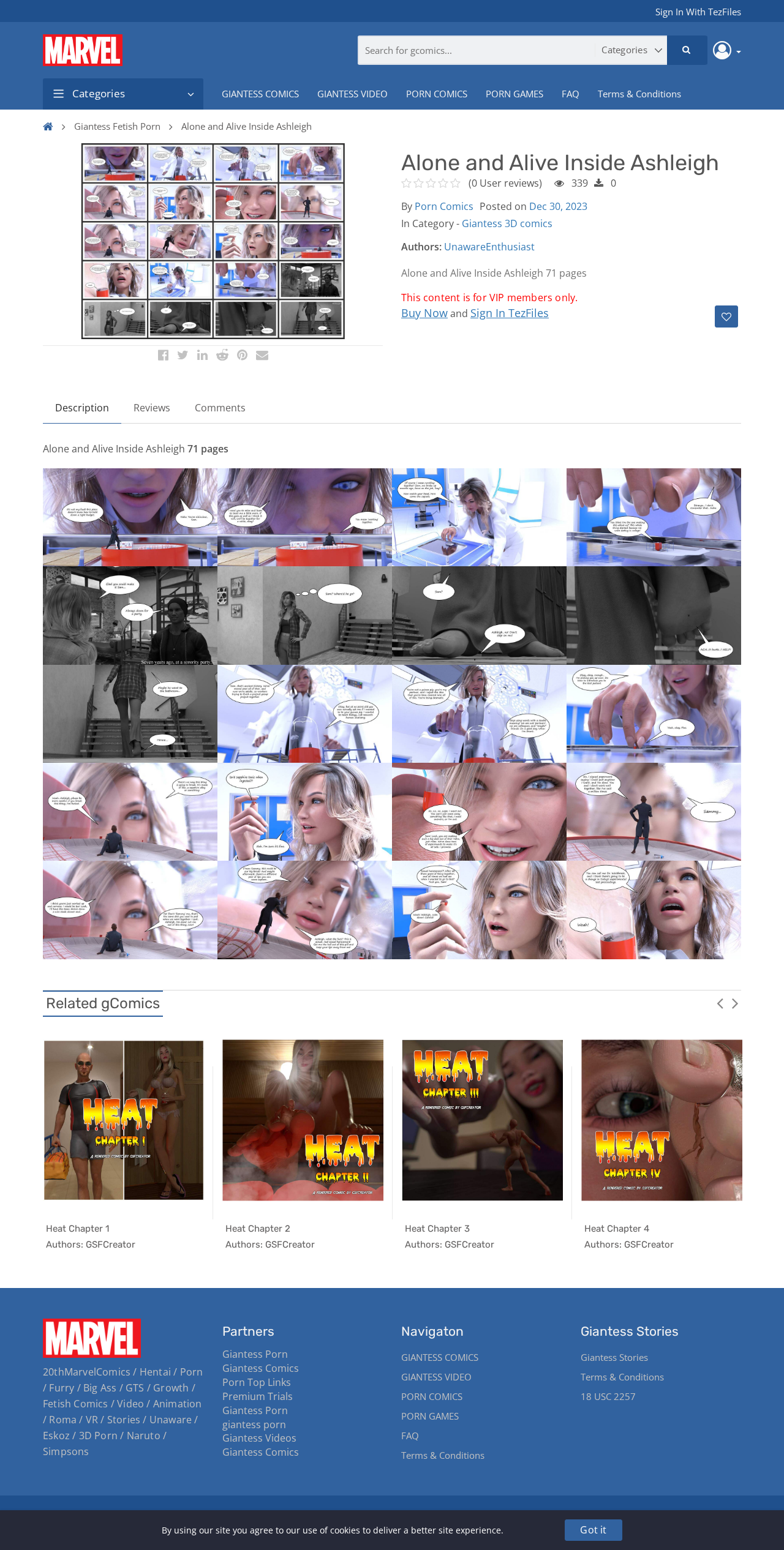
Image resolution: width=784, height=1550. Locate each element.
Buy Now (424, 312)
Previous (720, 1003)
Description (82, 407)
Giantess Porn (255, 1354)
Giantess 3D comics (507, 223)
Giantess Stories (614, 1357)
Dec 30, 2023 (558, 206)
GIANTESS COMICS (260, 94)
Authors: (421, 246)
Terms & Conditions (639, 94)
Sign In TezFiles (509, 312)
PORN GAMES (514, 94)
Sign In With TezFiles (698, 12)
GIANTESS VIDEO (352, 94)
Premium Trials (257, 1396)
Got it (593, 1530)
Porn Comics (444, 206)
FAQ (570, 94)
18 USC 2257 (608, 1396)
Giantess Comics (260, 1368)
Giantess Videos (259, 1438)
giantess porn (254, 1424)
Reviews (152, 407)
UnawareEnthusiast (489, 246)
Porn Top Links (256, 1382)
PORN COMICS (436, 94)
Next (735, 1003)
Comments (220, 407)
